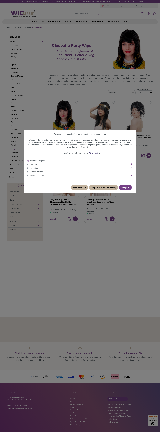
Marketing (34, 168)
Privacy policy (94, 153)
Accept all (125, 187)
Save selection (79, 187)
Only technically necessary (103, 187)
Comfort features (36, 172)
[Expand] (131, 160)
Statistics (33, 164)
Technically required (38, 161)
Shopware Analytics (37, 175)
